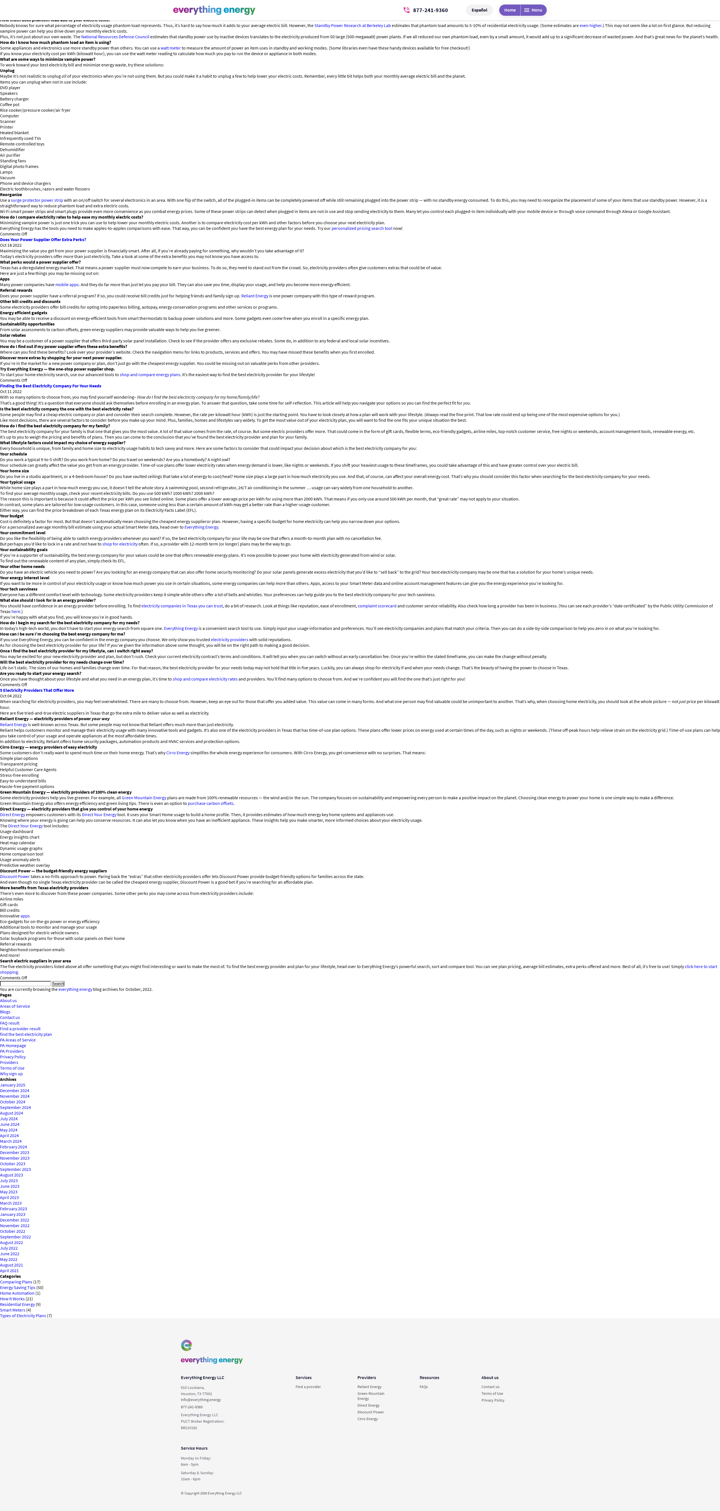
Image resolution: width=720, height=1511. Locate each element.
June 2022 (9, 1253)
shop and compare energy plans (150, 374)
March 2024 (11, 1141)
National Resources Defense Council (115, 36)
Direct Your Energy (99, 814)
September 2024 (15, 1107)
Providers (9, 1062)
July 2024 (9, 1118)
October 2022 (12, 1231)
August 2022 (11, 1242)
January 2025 (12, 1085)
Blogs (5, 1011)
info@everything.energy (201, 1399)
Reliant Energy (254, 295)
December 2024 (14, 1090)
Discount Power (15, 876)
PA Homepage (13, 1045)
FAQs (424, 1386)
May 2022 (8, 1259)
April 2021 (9, 1270)
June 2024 (9, 1124)
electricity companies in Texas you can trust (182, 606)
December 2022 (14, 1220)
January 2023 (12, 1214)
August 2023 (11, 1175)
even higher (591, 25)
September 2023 (15, 1169)
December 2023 (14, 1152)
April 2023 (9, 1197)
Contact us (10, 1017)
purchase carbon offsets (210, 803)
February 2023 (13, 1208)
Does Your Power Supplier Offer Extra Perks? (43, 239)
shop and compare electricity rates (205, 679)
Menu (537, 10)
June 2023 (9, 1186)
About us (8, 1000)
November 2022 (15, 1225)
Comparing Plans (16, 1282)
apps (25, 916)
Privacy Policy (13, 1056)
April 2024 (9, 1135)
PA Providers (12, 1051)
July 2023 (9, 1180)
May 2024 (8, 1130)
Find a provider (308, 1386)
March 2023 (11, 1203)
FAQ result (9, 1023)
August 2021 (11, 1265)
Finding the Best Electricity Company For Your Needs (50, 386)
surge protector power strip (37, 200)
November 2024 (15, 1096)
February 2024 (13, 1146)
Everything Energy (201, 527)
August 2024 (11, 1113)
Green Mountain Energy (144, 797)
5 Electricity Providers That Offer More (37, 690)
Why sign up (11, 1073)
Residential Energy (17, 1304)
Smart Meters (12, 1310)
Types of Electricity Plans (23, 1315)
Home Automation (17, 1293)
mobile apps (67, 284)
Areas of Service (15, 1006)
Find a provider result (20, 1028)
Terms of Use (12, 1068)
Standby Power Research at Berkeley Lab (352, 25)
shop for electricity (120, 544)
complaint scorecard (377, 606)
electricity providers (229, 639)
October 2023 (12, 1163)
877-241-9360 (430, 10)
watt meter (171, 48)
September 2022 (15, 1237)
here (16, 611)
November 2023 (15, 1158)
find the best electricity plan (26, 1034)
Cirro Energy (178, 752)
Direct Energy (12, 814)
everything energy (75, 989)
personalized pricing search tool (362, 228)
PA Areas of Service (18, 1040)
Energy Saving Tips (17, 1287)
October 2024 (12, 1101)
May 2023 (8, 1192)
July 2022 (9, 1248)
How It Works (12, 1298)
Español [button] (479, 10)
